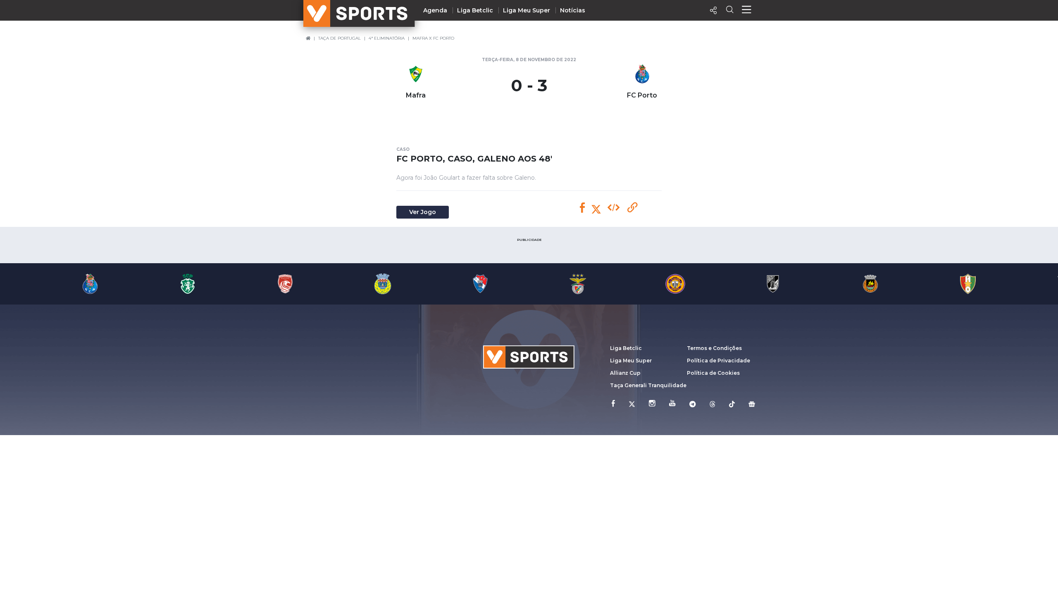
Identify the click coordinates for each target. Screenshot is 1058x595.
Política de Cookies (713, 373)
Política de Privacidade (718, 360)
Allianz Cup (625, 373)
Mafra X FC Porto (433, 38)
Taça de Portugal (339, 38)
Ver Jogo (422, 212)
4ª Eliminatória (387, 38)
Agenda (435, 10)
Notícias (572, 10)
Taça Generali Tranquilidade (648, 385)
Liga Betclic (475, 10)
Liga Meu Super (526, 10)
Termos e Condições (714, 348)
